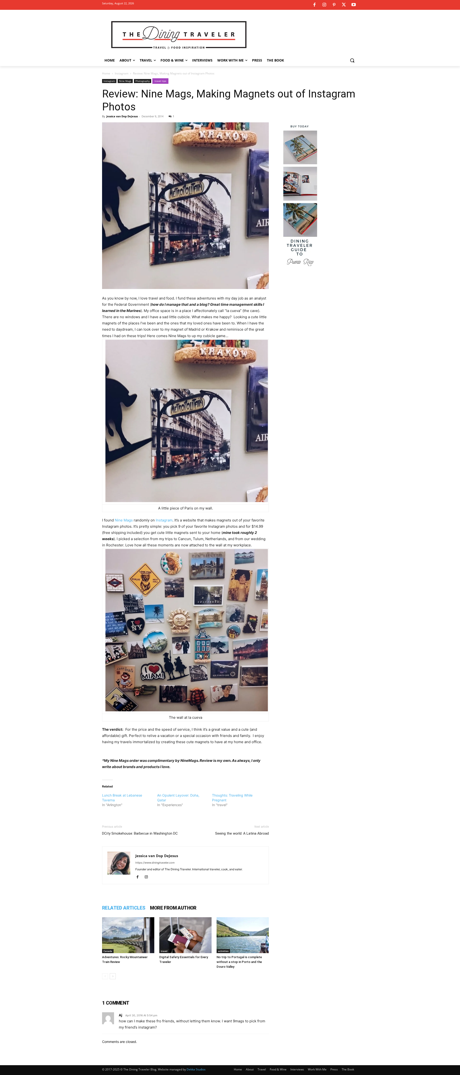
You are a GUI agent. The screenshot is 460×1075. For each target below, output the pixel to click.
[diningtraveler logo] (179, 34)
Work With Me (317, 1069)
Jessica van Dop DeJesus (122, 116)
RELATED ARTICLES (123, 908)
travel (164, 951)
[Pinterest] (334, 5)
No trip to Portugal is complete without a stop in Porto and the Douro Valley (239, 961)
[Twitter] (343, 5)
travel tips (160, 81)
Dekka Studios (196, 1069)
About (250, 1069)
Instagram (121, 73)
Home (106, 73)
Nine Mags (125, 81)
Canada (108, 951)
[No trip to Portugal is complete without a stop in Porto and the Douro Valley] (243, 935)
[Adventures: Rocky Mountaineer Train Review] (128, 935)
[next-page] (113, 976)
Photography (142, 81)
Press (334, 1069)
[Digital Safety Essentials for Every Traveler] (185, 935)
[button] (352, 60)
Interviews (297, 1069)
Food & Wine (278, 1069)
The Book (348, 1069)
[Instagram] (324, 5)
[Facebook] (314, 5)
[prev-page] (105, 976)
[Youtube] (353, 5)
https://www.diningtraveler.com (155, 862)
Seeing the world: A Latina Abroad (242, 833)
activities (223, 951)
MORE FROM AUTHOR (173, 908)
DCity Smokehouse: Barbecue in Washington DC (140, 833)
